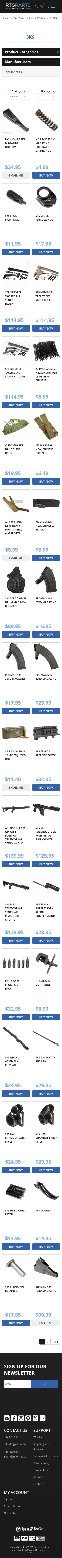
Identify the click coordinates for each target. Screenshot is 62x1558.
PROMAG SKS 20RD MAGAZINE (45, 600)
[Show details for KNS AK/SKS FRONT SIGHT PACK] (16, 962)
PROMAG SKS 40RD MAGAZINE (45, 677)
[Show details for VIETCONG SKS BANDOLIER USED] (16, 427)
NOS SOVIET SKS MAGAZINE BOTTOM (15, 143)
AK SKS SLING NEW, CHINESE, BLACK (44, 525)
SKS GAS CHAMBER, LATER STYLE (15, 1137)
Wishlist (38, 1437)
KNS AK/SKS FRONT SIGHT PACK (13, 984)
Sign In (8, 1499)
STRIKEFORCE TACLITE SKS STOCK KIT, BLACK (13, 298)
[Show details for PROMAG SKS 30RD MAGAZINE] (16, 656)
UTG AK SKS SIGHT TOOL (43, 983)
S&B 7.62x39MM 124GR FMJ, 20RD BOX (15, 755)
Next (55, 1342)
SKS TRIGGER (43, 1210)
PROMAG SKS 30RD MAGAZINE (15, 677)
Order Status (11, 1513)
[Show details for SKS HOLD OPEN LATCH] (16, 1192)
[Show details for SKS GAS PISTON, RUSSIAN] (46, 1039)
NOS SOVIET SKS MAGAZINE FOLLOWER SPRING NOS (45, 145)
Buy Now (46, 175)
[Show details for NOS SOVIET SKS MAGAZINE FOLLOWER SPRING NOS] (46, 121)
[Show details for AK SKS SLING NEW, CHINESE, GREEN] (46, 427)
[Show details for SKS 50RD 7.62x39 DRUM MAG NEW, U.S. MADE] (16, 580)
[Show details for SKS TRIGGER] (46, 1192)
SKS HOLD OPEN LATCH (15, 1212)
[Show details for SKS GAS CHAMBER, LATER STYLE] (16, 1115)
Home (5, 18)
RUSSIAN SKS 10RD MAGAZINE (45, 1289)
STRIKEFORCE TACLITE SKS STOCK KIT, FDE (44, 296)
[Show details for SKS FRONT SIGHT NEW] (16, 197)
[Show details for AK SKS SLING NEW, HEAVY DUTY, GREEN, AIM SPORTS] (16, 503)
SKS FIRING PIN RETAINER (14, 1289)
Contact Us (40, 1484)
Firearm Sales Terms (45, 1456)
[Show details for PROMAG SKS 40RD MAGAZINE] (46, 656)
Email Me (16, 175)
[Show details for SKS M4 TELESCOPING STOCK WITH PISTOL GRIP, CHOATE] (16, 886)
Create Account (13, 1506)
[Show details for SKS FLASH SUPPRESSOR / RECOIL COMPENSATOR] (46, 886)
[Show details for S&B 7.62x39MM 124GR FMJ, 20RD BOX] (16, 733)
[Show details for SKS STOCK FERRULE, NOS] (46, 197)
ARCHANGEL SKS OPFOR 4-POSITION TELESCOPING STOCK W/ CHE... (15, 835)
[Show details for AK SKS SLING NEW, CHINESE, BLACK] (46, 503)
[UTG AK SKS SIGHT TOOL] (46, 962)
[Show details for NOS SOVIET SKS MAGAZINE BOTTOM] (16, 121)
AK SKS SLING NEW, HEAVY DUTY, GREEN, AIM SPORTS (13, 527)
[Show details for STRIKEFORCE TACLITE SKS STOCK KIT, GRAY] (16, 350)
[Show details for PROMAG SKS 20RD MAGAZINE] (46, 580)
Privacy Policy (41, 1463)
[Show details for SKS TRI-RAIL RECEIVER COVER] (46, 733)
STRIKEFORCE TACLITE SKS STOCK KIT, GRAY (15, 372)
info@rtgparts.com (15, 1444)
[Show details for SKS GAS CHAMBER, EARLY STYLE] (46, 1115)
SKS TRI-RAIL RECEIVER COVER (45, 753)
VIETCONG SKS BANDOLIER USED (14, 449)
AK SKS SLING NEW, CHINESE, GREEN (44, 449)
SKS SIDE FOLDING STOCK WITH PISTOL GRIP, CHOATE (45, 833)
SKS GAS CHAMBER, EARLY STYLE (46, 1137)
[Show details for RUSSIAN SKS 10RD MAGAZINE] (46, 1268)
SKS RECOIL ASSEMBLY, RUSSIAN (12, 1061)
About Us (39, 1477)
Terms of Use (41, 1470)
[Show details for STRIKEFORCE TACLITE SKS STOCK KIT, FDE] (46, 274)
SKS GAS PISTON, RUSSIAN (45, 1059)
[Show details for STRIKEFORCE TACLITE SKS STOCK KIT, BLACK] (16, 274)
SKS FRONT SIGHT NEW (12, 217)
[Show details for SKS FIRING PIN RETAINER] (16, 1268)
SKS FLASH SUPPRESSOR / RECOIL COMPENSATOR (45, 910)
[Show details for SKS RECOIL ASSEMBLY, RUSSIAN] (16, 1039)
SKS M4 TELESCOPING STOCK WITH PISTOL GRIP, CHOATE (13, 912)
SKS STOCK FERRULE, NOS (44, 217)
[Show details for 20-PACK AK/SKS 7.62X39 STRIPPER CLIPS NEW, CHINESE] (46, 350)
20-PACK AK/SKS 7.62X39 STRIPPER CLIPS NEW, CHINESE (46, 374)
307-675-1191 (12, 1437)
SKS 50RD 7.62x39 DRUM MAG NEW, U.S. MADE (16, 602)
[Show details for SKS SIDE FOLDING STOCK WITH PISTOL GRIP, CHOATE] (46, 809)
